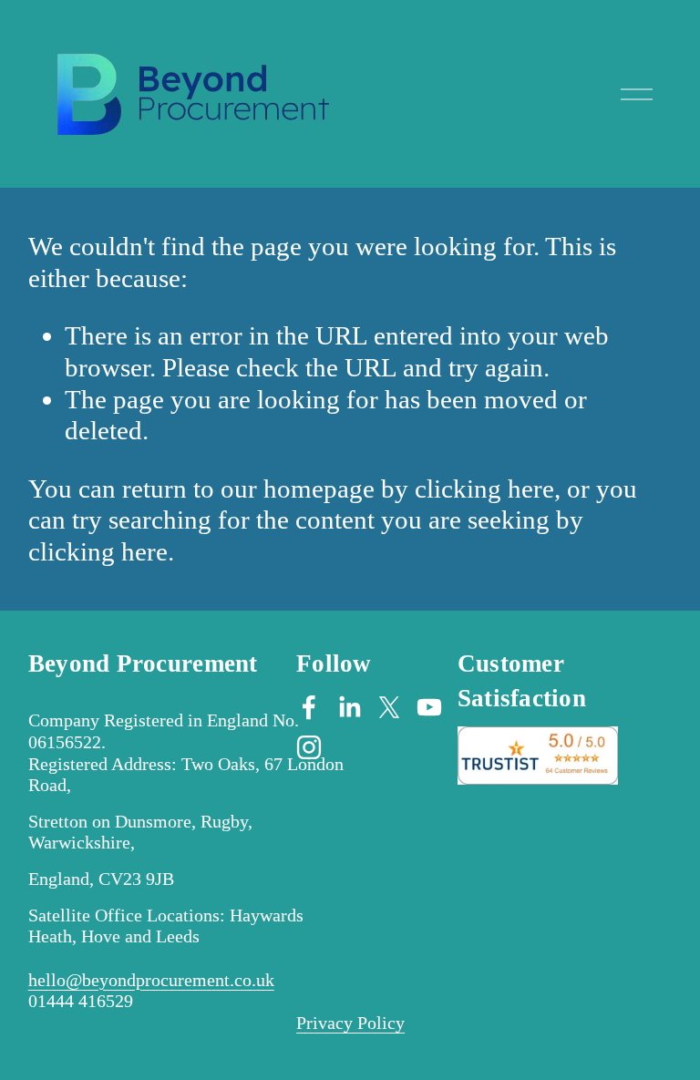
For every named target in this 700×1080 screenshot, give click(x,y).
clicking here (484, 488)
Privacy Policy (350, 1023)
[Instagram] (309, 747)
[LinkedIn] (349, 707)
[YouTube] (429, 707)
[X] (389, 707)
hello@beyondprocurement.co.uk (151, 980)
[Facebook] (309, 707)
